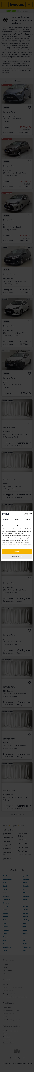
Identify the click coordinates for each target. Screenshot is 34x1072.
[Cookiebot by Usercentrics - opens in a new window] (24, 514)
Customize (15, 557)
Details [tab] (17, 519)
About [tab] (28, 519)
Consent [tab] (6, 519)
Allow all (17, 551)
